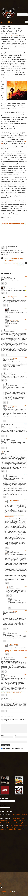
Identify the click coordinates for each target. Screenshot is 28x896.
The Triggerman (12, 296)
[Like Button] (2, 248)
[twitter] (1, 22)
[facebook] (4, 22)
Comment (3, 723)
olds (7, 675)
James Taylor (14, 252)
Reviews (8, 33)
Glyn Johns (16, 250)
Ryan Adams (14, 35)
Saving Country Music (6, 891)
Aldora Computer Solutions (10, 893)
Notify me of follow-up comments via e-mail (12, 748)
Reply (26, 276)
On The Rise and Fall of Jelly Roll (15, 823)
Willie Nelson (4, 254)
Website (3, 740)
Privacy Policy (4, 883)
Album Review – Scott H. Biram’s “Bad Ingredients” (14, 264)
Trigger (2, 33)
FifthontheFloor (14, 320)
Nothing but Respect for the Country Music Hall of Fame (12, 259)
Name (2, 735)
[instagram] (6, 22)
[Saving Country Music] (8, 19)
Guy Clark (8, 252)
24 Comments (15, 33)
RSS (12, 22)
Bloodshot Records (8, 250)
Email (16, 735)
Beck (2, 250)
